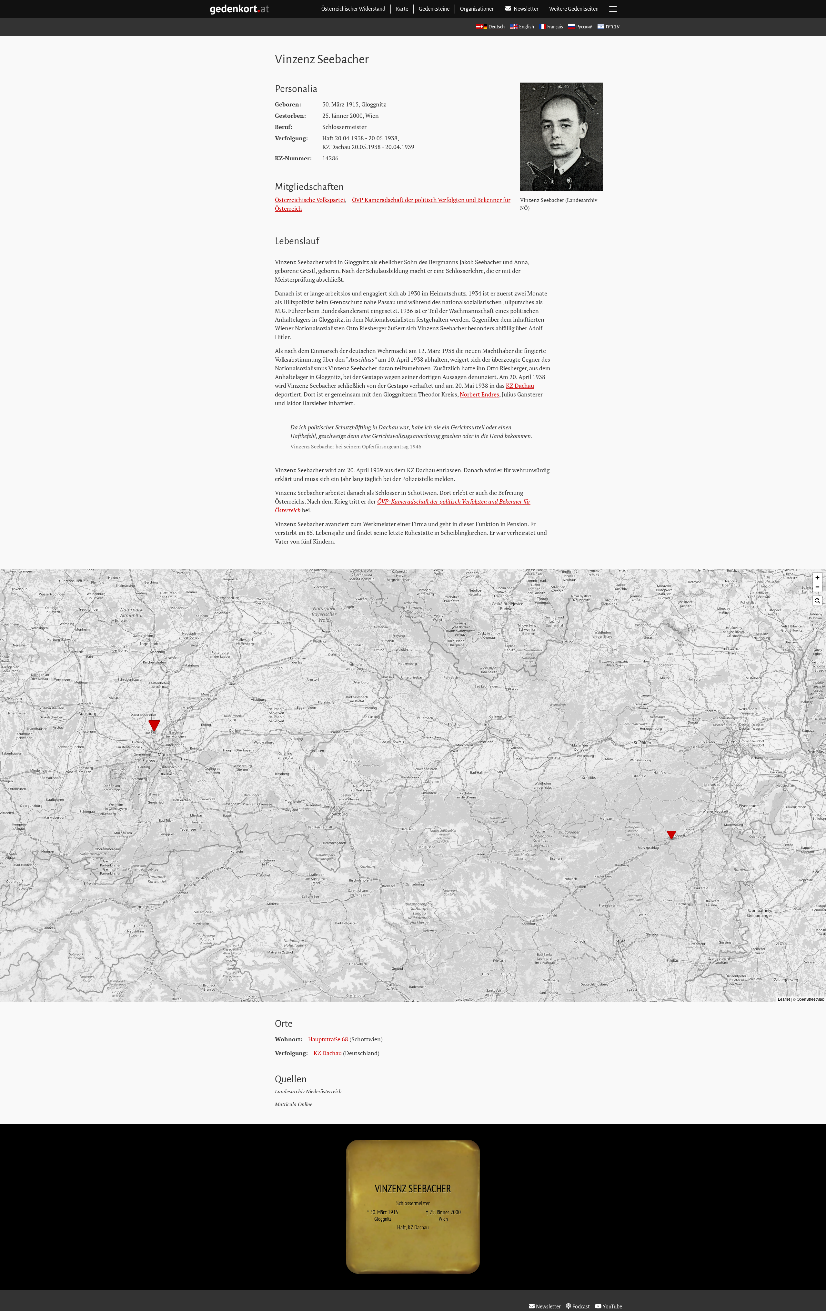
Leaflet (784, 999)
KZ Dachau (520, 385)
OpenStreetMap (810, 999)
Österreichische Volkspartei (310, 200)
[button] (154, 726)
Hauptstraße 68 (328, 1039)
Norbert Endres (479, 394)
